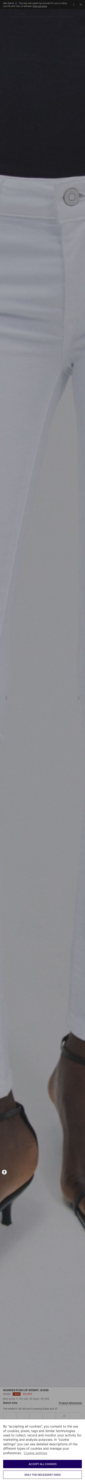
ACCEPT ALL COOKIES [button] (43, 1464)
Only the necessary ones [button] (42, 1474)
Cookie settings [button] (35, 1453)
